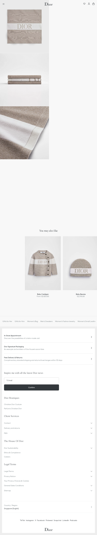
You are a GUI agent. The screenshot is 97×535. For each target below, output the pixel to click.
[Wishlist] (84, 4)
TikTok (22, 520)
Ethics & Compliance (12, 453)
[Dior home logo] (48, 4)
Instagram (30, 520)
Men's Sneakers (46, 321)
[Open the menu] (4, 4)
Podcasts (73, 520)
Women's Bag (32, 321)
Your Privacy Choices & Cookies (16, 481)
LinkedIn (65, 520)
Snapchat (57, 520)
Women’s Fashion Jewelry (65, 321)
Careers (7, 457)
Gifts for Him (20, 321)
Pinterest (49, 520)
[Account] (88, 4)
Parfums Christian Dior (13, 409)
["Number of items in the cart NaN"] (93, 4)
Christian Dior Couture (13, 404)
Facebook (41, 520)
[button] (24, 26)
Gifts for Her (7, 321)
